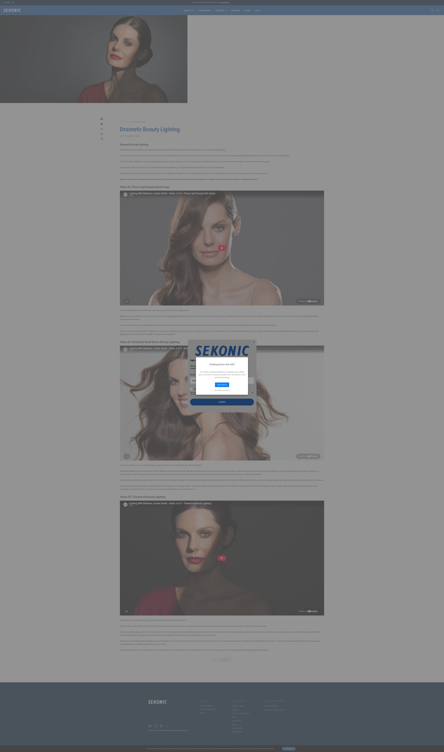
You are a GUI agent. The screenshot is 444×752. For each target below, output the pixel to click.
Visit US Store (222, 385)
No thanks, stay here (222, 390)
